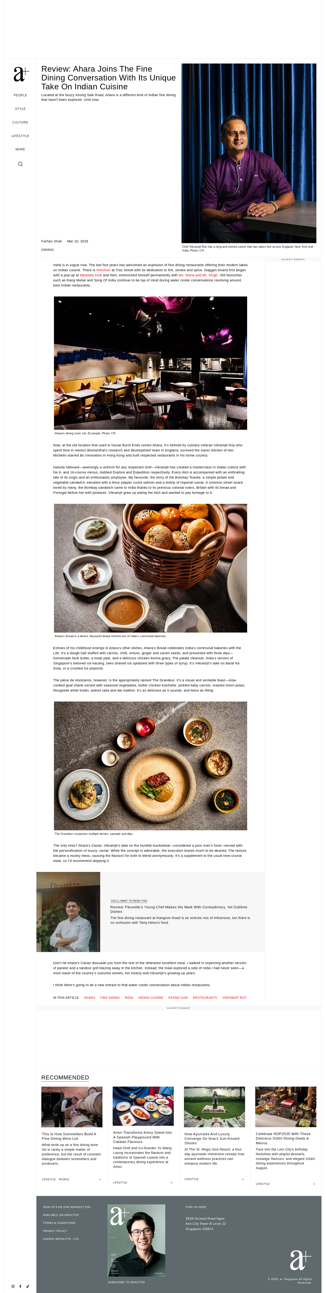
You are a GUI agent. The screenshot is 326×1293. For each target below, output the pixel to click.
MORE (20, 149)
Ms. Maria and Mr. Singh (198, 275)
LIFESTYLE (20, 136)
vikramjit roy (234, 997)
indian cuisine (150, 997)
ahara (89, 997)
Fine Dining (110, 997)
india (129, 997)
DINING (47, 250)
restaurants (205, 997)
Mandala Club (91, 275)
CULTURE (20, 122)
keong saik (178, 997)
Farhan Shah (51, 241)
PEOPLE (20, 95)
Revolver (103, 270)
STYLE (20, 108)
